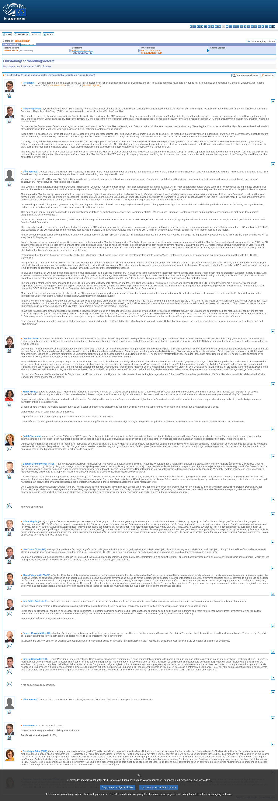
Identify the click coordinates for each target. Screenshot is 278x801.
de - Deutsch (205, 26)
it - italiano (230, 26)
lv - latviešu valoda (234, 26)
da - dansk (201, 26)
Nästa (34, 34)
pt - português (255, 26)
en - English (216, 26)
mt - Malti (245, 26)
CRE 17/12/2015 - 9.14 (151, 53)
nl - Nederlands (248, 26)
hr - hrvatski (227, 26)
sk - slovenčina (263, 26)
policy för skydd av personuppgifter (156, 794)
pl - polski (252, 26)
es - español (194, 26)
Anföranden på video (247, 75)
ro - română (259, 26)
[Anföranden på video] (9, 96)
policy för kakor (190, 794)
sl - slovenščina (266, 26)
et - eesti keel (209, 26)
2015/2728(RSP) (22, 41)
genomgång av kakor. (220, 794)
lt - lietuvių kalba (237, 26)
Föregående (23, 34)
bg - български (191, 26)
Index (8, 34)
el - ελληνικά (212, 26)
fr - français (219, 26)
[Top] (273, 102)
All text (50, 34)
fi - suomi (270, 26)
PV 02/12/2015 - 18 (81, 50)
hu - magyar (241, 26)
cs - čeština (198, 26)
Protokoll (269, 75)
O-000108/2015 (11, 50)
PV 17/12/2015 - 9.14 (150, 50)
